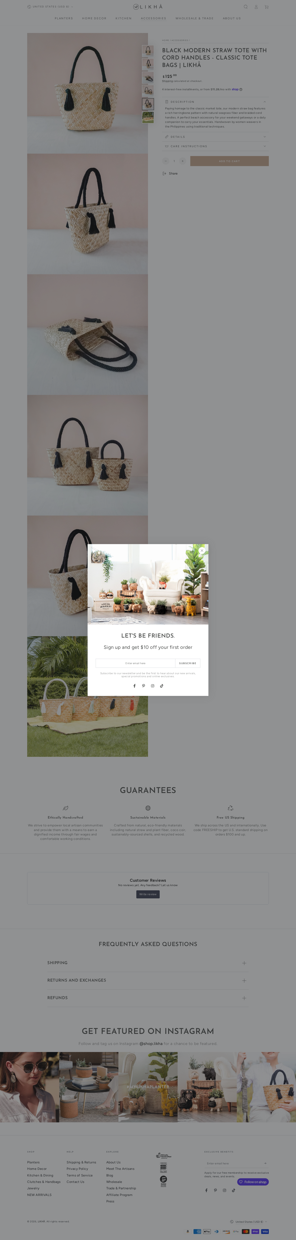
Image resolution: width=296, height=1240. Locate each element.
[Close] (202, 550)
